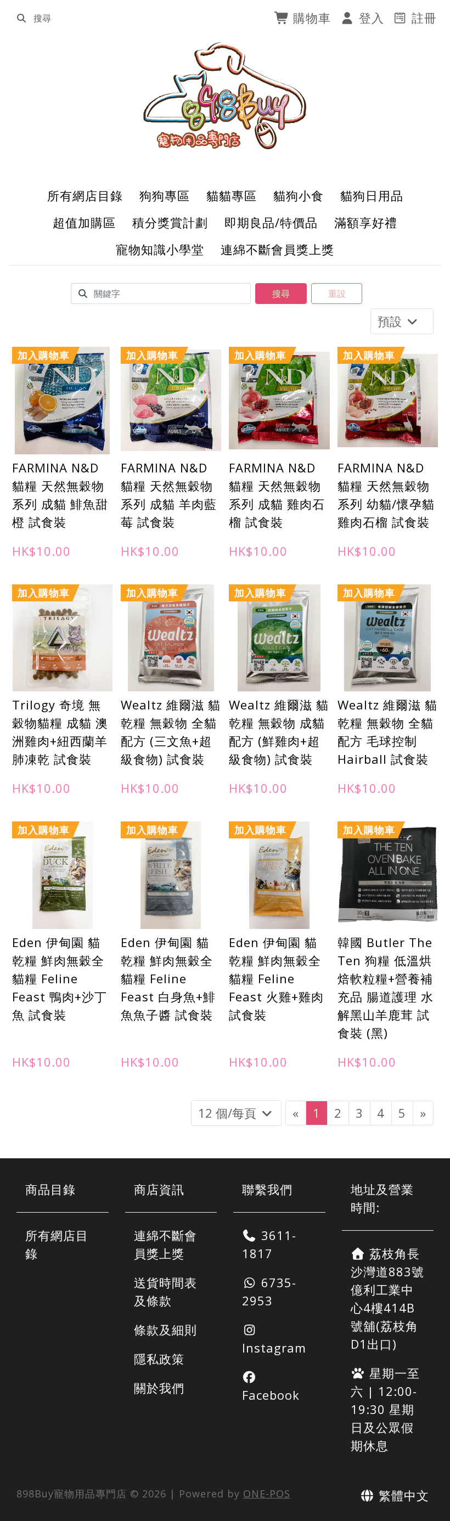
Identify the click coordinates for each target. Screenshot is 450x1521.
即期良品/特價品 (271, 222)
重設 (337, 294)
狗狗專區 (164, 195)
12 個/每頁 (229, 1113)
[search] (21, 18)
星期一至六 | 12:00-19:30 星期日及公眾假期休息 (385, 1409)
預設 (391, 321)
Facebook (271, 1395)
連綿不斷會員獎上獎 (277, 249)
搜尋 (281, 294)
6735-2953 (269, 1291)
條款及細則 (165, 1329)
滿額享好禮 (365, 222)
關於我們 (159, 1387)
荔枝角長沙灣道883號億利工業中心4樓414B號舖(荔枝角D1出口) (387, 1298)
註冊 (422, 17)
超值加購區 (84, 222)
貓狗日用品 (371, 195)
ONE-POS (266, 1493)
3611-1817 (269, 1244)
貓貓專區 (231, 195)
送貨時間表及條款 (165, 1291)
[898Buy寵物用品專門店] (225, 96)
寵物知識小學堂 (160, 249)
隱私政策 (159, 1358)
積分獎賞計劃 (170, 222)
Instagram (274, 1347)
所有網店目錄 (85, 195)
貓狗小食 (298, 195)
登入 (369, 17)
